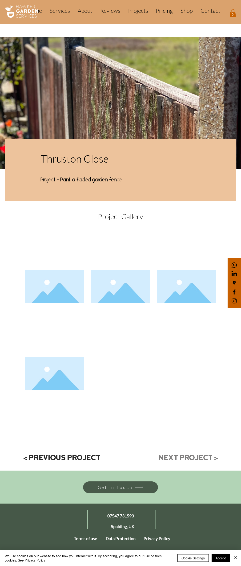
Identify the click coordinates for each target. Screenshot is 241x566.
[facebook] (234, 292)
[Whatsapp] (234, 265)
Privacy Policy (157, 538)
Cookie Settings (193, 558)
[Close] (235, 558)
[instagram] (234, 301)
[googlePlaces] (234, 283)
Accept (221, 558)
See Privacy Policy (31, 560)
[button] (232, 13)
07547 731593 (120, 515)
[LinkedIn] (234, 274)
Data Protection (121, 538)
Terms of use (85, 538)
